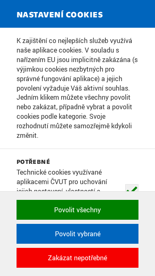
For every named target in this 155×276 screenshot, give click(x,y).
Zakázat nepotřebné (77, 257)
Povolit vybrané (77, 233)
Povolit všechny (77, 209)
